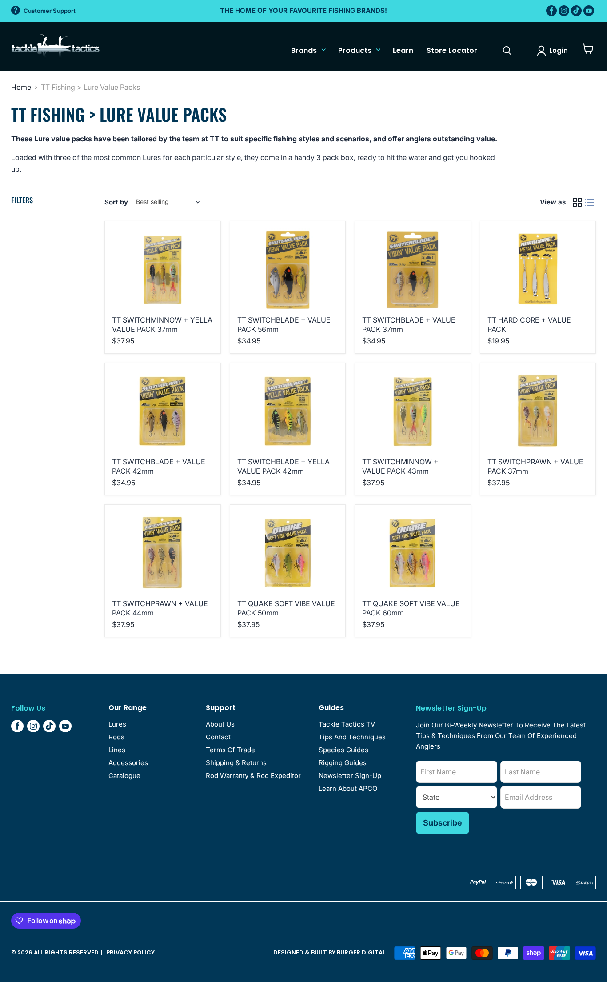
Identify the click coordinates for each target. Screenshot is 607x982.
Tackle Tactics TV (347, 724)
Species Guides (343, 750)
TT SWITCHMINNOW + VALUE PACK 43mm (400, 466)
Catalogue (124, 775)
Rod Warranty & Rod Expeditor (253, 775)
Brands (304, 50)
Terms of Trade (230, 750)
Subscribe (442, 822)
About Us (220, 724)
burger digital (361, 952)
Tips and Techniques (352, 737)
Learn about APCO (348, 788)
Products (354, 50)
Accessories (128, 762)
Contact (218, 737)
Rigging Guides (343, 762)
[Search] (507, 50)
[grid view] (577, 202)
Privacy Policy (130, 952)
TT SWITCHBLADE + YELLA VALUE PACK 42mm (283, 466)
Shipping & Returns (236, 762)
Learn (403, 50)
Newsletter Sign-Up (350, 775)
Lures (117, 724)
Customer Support (50, 10)
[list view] (589, 202)
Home (21, 87)
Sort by (116, 202)
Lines (116, 750)
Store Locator (452, 50)
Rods (116, 737)
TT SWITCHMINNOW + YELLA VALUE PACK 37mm (162, 324)
